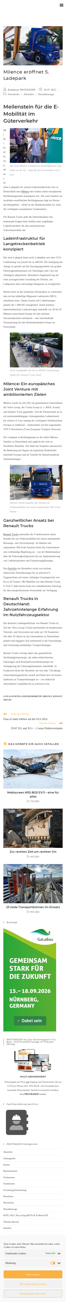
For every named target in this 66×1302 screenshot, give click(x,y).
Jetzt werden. (33, 1094)
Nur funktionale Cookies (33, 1284)
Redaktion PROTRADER (21, 89)
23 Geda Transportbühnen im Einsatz (33, 907)
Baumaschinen (10, 1171)
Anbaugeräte (9, 1158)
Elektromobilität (32, 696)
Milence (25, 191)
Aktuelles (29, 94)
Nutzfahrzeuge (46, 94)
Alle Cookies (33, 1274)
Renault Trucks (10, 534)
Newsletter (14, 94)
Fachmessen (9, 1177)
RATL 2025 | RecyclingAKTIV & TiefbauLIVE (25, 1215)
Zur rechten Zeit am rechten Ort (33, 851)
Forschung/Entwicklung (14, 1190)
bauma (6, 1164)
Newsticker (8, 1202)
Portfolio (12, 568)
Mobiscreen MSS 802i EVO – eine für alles (33, 794)
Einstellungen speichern (33, 1293)
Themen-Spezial (11, 1221)
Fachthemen (9, 1183)
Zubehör (7, 1228)
